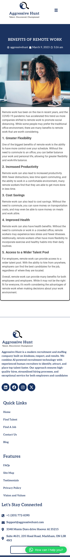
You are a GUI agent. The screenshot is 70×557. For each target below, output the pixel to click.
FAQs (6, 465)
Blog (6, 442)
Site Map (8, 473)
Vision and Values (14, 495)
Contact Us (10, 434)
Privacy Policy (12, 488)
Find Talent (10, 419)
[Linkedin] (5, 387)
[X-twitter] (31, 387)
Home (6, 412)
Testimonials (11, 480)
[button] (56, 10)
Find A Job (9, 427)
